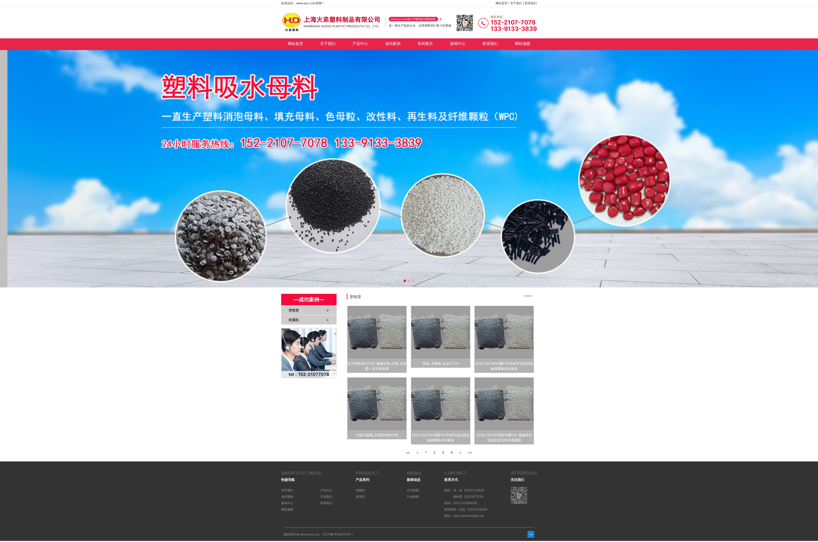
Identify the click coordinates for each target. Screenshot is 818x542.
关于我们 (516, 3)
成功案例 (392, 44)
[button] (404, 281)
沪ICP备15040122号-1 (337, 534)
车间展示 (425, 44)
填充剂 (360, 496)
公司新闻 (413, 490)
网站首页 (501, 3)
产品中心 (360, 44)
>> (470, 452)
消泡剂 (360, 490)
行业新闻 (413, 496)
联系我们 (531, 3)
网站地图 (522, 44)
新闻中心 (457, 44)
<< (408, 452)
